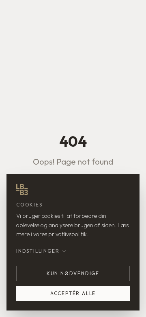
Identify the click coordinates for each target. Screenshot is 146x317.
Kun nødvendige (73, 273)
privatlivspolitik (67, 234)
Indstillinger (37, 251)
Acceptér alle (73, 293)
